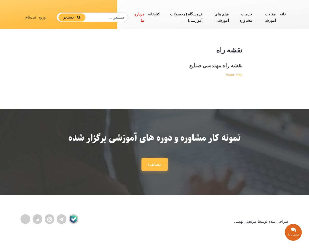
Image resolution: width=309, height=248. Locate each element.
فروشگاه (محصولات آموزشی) (186, 17)
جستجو (69, 17)
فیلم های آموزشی (222, 17)
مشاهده (154, 164)
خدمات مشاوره (246, 17)
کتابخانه (154, 14)
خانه (283, 14)
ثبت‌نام (30, 17)
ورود (42, 17)
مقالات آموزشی (269, 17)
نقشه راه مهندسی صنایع (216, 65)
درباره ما (139, 17)
